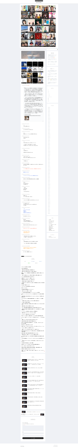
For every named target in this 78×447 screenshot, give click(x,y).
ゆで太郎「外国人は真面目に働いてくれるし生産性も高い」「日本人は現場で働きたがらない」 (52, 71)
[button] (41, 59)
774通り (50, 219)
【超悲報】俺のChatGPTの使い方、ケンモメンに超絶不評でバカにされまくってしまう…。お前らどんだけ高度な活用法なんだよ (52, 56)
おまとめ (50, 236)
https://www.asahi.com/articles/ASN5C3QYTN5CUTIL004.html (32, 115)
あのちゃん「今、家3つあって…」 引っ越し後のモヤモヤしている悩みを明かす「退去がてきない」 (52, 62)
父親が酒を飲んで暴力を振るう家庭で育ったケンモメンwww (52, 59)
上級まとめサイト (51, 226)
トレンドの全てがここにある (52, 224)
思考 (27, 256)
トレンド (25, 256)
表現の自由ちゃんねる (51, 230)
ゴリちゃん (50, 223)
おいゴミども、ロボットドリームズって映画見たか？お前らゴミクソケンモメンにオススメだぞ (52, 74)
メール (23, 434)
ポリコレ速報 (50, 225)
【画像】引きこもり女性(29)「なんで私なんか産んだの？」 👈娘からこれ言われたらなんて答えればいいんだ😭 (52, 79)
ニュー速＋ (23, 256)
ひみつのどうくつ (51, 222)
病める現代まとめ (51, 228)
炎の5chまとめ (51, 227)
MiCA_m (48, 83)
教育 (29, 256)
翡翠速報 (50, 229)
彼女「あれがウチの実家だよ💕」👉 (51, 57)
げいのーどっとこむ (51, 220)
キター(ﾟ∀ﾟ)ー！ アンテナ (52, 237)
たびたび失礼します (51, 221)
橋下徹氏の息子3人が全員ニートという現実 (52, 76)
